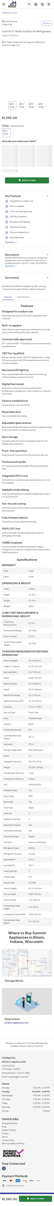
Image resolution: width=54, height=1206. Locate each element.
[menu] (4, 4)
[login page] (42, 4)
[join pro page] (36, 4)
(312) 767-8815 (23, 1073)
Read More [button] (10, 242)
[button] (12, 105)
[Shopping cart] (49, 4)
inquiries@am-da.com (18, 1076)
